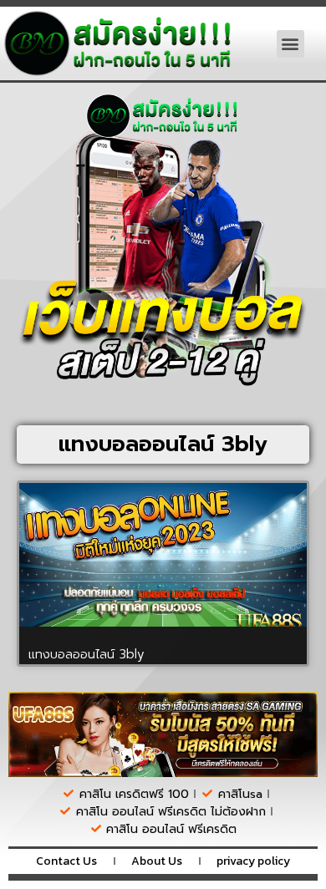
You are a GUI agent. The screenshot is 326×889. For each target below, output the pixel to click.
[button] (290, 44)
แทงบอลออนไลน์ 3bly (86, 654)
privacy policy (253, 861)
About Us (156, 861)
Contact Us (66, 861)
